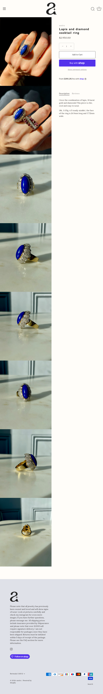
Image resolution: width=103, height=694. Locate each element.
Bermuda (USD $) (16, 674)
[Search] (92, 9)
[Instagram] (11, 649)
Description (64, 93)
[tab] (65, 93)
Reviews (76, 93)
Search (90, 684)
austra (62, 25)
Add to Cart (77, 54)
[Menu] (4, 8)
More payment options (77, 70)
